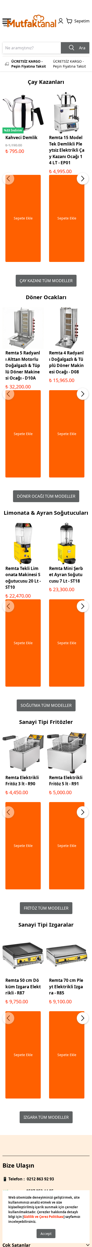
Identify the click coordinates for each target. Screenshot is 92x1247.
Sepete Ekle (23, 218)
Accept (46, 1233)
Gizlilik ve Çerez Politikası (44, 1216)
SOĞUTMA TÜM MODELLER (46, 705)
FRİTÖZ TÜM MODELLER (46, 908)
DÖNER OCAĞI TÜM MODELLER (46, 496)
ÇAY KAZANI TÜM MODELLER (46, 280)
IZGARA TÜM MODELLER (46, 1117)
